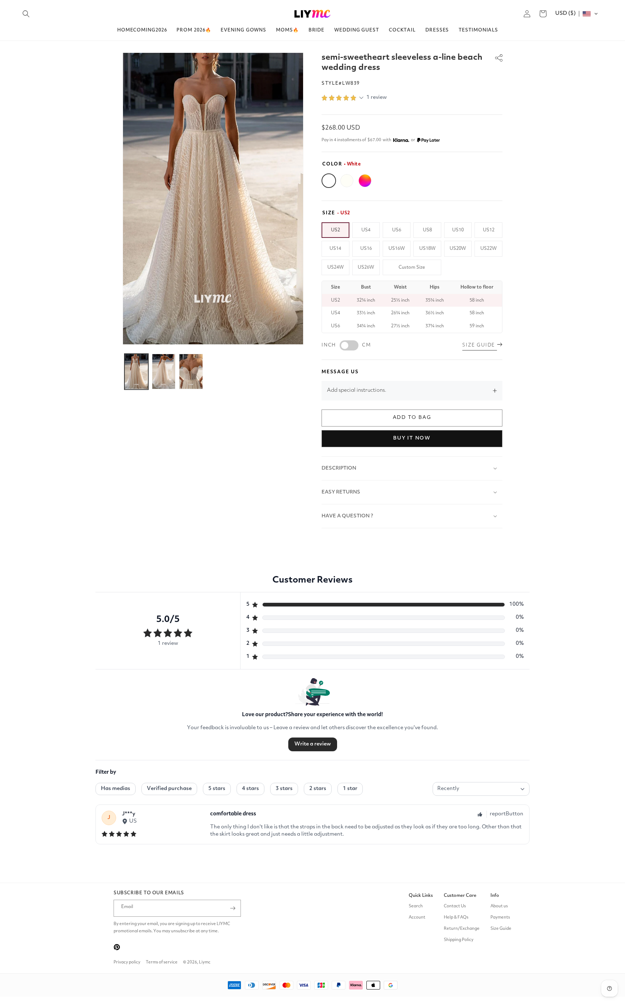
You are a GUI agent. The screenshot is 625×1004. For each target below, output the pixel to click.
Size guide (479, 345)
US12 (488, 230)
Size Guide (500, 929)
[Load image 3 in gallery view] (191, 371)
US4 (365, 230)
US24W (335, 267)
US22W (488, 248)
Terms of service (162, 962)
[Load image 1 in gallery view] (136, 371)
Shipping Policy (458, 940)
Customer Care (460, 895)
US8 (427, 230)
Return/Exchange (462, 929)
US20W (458, 248)
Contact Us (455, 906)
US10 (458, 230)
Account (417, 917)
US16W (396, 248)
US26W (366, 267)
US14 (335, 248)
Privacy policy (127, 962)
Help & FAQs (456, 917)
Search (416, 906)
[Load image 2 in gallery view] (164, 371)
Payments (500, 917)
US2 (335, 230)
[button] (26, 14)
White (329, 180)
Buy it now (412, 438)
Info (494, 895)
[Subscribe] (233, 908)
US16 (366, 248)
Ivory (347, 180)
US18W (427, 248)
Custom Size (412, 267)
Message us (340, 372)
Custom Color (365, 180)
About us (499, 906)
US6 (396, 230)
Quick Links (421, 895)
